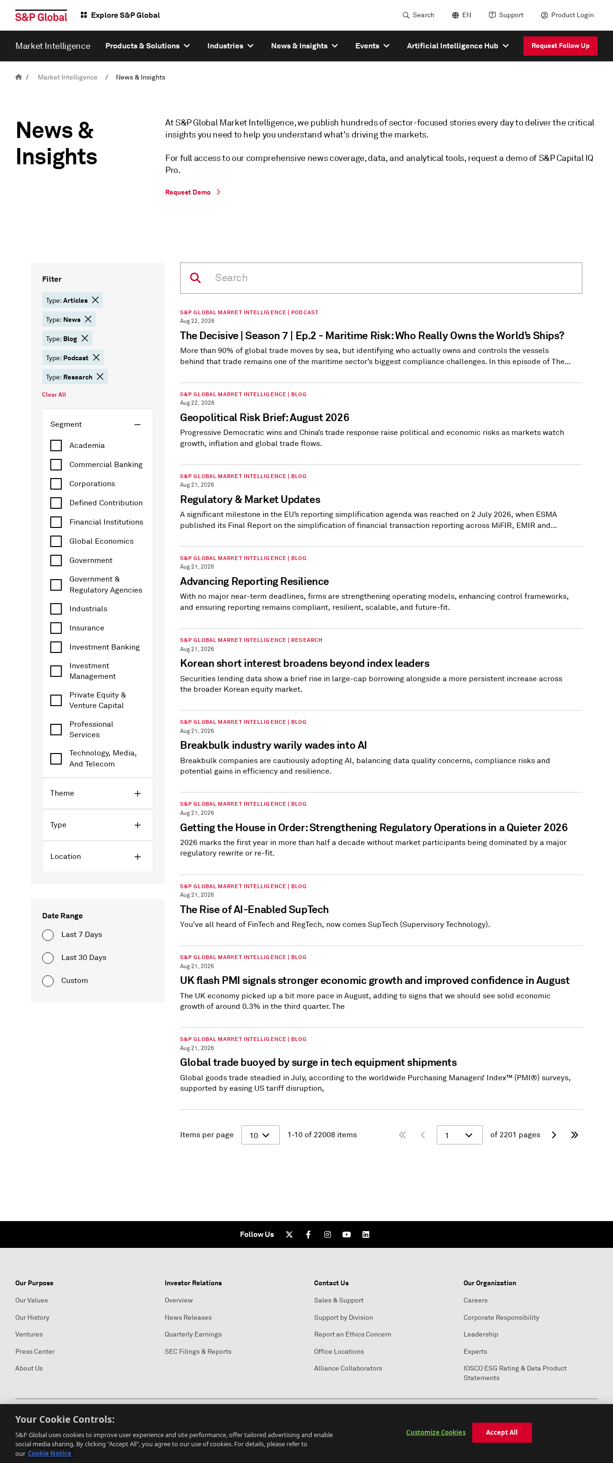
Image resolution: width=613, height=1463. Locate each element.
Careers (476, 1300)
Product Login (572, 15)
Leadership (481, 1334)
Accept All (502, 1432)
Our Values (31, 1300)
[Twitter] (289, 1234)
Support (511, 15)
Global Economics (101, 541)
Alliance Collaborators (348, 1368)
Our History (32, 1318)
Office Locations (339, 1352)
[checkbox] (97, 445)
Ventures (29, 1334)
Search (423, 15)
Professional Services (91, 730)
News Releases (188, 1318)
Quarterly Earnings (193, 1334)
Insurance (86, 628)
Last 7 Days (81, 934)
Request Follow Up (561, 45)
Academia (87, 445)
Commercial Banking (106, 464)
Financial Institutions (106, 522)
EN (466, 15)
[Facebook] (308, 1234)
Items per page (207, 1135)
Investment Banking (104, 647)
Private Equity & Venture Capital (97, 700)
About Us (29, 1368)
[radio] (48, 935)
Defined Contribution (106, 503)
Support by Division (343, 1318)
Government (91, 560)
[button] (95, 300)
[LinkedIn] (366, 1234)
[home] (18, 77)
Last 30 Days (83, 957)
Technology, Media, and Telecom (103, 758)
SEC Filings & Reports (198, 1352)
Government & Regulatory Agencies (105, 584)
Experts (475, 1352)
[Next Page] (553, 1135)
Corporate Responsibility (501, 1318)
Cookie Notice (49, 1453)
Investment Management (92, 671)
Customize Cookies (435, 1432)
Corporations (92, 484)
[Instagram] (327, 1234)
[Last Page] (574, 1135)
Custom (74, 980)
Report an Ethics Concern (352, 1334)
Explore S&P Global (125, 15)
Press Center (35, 1352)
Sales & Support (338, 1300)
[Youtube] (346, 1234)
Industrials (88, 609)
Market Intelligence (68, 77)
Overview (179, 1300)
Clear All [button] (54, 395)
